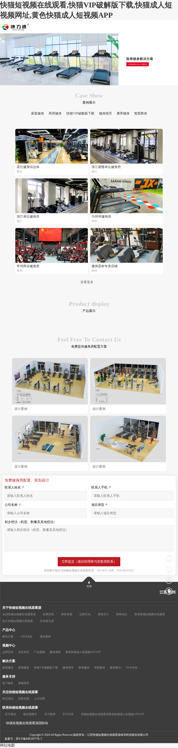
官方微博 (49, 714)
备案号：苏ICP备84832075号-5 (23, 738)
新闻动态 (121, 614)
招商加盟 (23, 698)
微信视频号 (30, 714)
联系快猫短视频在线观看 (149, 614)
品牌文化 (85, 614)
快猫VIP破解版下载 (80, 113)
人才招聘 (39, 698)
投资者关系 (47, 621)
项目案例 (45, 636)
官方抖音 (68, 714)
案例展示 (115, 667)
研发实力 (103, 614)
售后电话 (7, 698)
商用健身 (55, 113)
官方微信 (10, 714)
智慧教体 (140, 113)
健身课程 (55, 652)
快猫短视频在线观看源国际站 (27, 723)
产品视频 (39, 652)
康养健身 (123, 113)
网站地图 (7, 745)
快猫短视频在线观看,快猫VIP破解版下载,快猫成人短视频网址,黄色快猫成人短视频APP (86, 10)
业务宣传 (23, 652)
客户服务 (7, 683)
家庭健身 (37, 113)
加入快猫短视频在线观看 (17, 621)
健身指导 (105, 113)
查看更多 (86, 282)
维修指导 (23, 683)
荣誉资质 (66, 614)
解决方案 (7, 636)
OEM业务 (26, 636)
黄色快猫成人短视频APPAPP (83, 652)
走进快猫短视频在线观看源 (19, 614)
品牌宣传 (7, 652)
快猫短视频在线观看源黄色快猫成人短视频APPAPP (112, 714)
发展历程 (48, 614)
